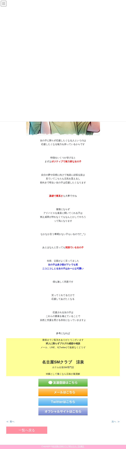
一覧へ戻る (27, 430)
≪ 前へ (10, 421)
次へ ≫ (116, 421)
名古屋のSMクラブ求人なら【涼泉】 (68, 446)
